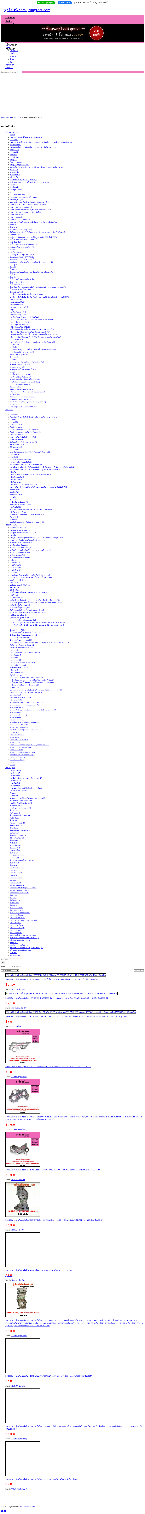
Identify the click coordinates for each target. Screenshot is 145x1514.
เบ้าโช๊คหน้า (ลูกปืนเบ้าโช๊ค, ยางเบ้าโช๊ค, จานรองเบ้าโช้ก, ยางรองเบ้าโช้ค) (37, 622)
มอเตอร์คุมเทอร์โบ (17, 339)
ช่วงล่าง (14, 33)
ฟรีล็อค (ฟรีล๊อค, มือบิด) (19, 667)
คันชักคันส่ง (15, 562)
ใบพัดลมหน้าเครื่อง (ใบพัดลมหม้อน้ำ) (23, 259)
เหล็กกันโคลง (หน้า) (17, 757)
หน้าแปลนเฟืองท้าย (17, 735)
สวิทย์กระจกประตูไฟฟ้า (19, 945)
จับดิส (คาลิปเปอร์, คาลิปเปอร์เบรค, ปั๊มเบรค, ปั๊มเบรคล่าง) (31, 577)
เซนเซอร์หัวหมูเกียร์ (17, 439)
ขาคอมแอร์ (14, 172)
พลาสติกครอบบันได (17, 885)
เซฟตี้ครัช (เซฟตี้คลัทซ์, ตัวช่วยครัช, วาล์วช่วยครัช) (28, 592)
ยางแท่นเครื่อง (15, 695)
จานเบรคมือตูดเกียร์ (17, 434)
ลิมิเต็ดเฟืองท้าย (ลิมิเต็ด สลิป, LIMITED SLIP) (26, 702)
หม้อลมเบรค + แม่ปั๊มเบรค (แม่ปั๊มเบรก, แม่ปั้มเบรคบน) (29, 745)
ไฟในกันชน (15, 900)
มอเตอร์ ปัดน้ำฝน (16, 915)
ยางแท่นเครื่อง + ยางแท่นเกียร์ (21, 697)
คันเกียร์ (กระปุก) (16, 427)
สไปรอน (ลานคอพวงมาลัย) (20, 940)
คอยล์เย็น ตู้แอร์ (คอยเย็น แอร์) (21, 803)
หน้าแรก (10, 17)
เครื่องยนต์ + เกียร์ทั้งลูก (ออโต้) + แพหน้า (24, 197)
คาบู (12, 192)
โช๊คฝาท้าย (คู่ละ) (17, 838)
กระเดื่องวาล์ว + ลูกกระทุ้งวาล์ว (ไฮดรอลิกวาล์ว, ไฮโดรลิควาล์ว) (33, 147)
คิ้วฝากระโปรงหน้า (17, 823)
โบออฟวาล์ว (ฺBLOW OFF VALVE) (22, 257)
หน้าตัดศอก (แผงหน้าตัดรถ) (20, 950)
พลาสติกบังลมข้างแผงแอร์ (19, 890)
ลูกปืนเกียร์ (14, 499)
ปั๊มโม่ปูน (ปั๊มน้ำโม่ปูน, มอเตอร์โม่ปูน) (23, 635)
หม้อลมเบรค (15, 742)
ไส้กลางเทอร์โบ (16, 387)
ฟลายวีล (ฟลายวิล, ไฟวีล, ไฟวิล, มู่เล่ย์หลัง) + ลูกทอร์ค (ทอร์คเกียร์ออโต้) (35, 469)
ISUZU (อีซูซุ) (16, 1026)
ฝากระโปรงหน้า (16, 878)
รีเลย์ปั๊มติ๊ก (14, 357)
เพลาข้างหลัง (15, 660)
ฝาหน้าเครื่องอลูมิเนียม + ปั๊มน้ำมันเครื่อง (24, 317)
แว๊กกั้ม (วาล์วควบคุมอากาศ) (20, 374)
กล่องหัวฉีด (14, 157)
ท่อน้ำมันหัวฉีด (15, 242)
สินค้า (8, 21)
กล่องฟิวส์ (13, 155)
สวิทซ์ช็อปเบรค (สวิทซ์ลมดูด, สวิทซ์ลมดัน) (25, 722)
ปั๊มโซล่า (13, 269)
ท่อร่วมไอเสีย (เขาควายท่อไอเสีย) (22, 247)
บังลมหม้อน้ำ (15, 850)
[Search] (3, 962)
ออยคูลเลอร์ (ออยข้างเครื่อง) (20, 399)
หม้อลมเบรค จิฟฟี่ (16, 750)
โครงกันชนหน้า (16, 825)
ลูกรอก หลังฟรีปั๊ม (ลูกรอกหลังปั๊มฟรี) (23, 369)
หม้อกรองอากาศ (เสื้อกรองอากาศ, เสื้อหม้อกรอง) (27, 392)
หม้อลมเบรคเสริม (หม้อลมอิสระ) (21, 747)
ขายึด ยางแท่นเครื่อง (17, 555)
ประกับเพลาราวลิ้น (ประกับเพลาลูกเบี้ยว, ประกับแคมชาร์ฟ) (31, 262)
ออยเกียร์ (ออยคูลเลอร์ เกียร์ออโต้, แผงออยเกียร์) (27, 522)
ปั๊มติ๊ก (13, 274)
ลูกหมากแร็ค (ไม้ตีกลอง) (19, 715)
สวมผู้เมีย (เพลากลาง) (18, 720)
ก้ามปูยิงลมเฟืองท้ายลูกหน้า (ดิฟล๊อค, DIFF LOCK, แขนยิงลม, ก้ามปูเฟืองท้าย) (37, 538)
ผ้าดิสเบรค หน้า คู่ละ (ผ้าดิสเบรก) (22, 645)
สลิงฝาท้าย (14, 943)
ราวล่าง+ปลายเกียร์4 (18, 494)
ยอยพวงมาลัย (15, 687)
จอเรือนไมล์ (14, 833)
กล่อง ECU (14, 150)
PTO (12, 412)
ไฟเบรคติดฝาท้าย (16, 908)
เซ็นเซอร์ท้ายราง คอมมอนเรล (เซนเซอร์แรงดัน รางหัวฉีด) (31, 210)
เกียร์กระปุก (14, 419)
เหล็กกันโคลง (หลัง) (17, 760)
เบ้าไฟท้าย (14, 858)
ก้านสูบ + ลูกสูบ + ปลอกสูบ (19, 165)
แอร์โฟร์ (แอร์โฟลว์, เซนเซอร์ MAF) (23, 407)
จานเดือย (14, 582)
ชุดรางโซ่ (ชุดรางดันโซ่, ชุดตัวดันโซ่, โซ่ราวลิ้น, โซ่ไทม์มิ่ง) (31, 202)
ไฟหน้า (13, 895)
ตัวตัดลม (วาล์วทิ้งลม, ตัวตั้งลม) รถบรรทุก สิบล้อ (27, 610)
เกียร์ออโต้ (14, 422)
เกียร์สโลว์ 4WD (16, 424)
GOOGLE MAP (83, 3)
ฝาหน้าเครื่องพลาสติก (18, 312)
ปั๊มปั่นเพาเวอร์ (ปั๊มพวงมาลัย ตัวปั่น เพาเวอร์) (26, 632)
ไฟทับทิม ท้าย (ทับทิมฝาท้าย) (20, 913)
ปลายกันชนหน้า (16, 873)
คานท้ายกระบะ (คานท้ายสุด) (20, 808)
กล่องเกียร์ (14, 414)
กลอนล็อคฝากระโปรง (18, 790)
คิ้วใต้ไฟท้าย (14, 820)
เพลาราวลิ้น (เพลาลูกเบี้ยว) (20, 322)
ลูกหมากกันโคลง (16, 707)
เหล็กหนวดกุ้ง (15, 762)
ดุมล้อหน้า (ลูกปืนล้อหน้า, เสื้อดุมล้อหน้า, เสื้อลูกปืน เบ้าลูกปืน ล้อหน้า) (35, 600)
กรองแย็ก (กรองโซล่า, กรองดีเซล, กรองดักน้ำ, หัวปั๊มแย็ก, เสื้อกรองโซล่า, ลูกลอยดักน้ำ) (41, 142)
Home (3, 117)
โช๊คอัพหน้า (15, 587)
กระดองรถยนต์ (15, 775)
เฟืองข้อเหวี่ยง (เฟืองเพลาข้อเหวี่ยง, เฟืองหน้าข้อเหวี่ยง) (30, 332)
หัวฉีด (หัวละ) (15, 394)
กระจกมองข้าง (16, 770)
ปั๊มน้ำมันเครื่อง (16, 284)
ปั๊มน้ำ (13, 277)
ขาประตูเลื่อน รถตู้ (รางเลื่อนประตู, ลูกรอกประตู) (27, 798)
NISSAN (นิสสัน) (17, 989)
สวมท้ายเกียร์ (15, 507)
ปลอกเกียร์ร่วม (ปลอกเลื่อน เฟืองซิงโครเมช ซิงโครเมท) (30, 452)
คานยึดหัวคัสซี (15, 567)
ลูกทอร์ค (13, 497)
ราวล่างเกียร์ (14, 492)
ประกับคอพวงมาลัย (17, 868)
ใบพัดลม (13, 865)
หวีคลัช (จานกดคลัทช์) (18, 512)
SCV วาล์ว (14, 140)
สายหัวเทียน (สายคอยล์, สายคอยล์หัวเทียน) (25, 382)
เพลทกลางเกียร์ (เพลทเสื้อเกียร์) (21, 462)
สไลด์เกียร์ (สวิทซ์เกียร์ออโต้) (20, 504)
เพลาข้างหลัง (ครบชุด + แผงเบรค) (22, 662)
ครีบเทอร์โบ (14, 177)
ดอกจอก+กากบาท (16, 597)
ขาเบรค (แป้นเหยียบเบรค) (20, 553)
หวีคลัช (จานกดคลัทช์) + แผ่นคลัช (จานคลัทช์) (27, 514)
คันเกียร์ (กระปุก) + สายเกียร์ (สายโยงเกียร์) (25, 432)
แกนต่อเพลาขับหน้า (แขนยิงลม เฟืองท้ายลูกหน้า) (28, 540)
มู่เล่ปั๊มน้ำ (14, 347)
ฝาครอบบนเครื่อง (16, 304)
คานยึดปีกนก (15, 570)
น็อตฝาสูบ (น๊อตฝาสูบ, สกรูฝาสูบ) (22, 254)
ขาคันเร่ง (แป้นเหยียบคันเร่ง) (20, 548)
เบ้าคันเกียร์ (14, 449)
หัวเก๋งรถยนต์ (15, 955)
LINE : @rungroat (47, 3)
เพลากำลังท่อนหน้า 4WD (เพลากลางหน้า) (25, 652)
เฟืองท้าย (14, 670)
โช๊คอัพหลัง (15, 590)
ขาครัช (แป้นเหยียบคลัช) (19, 545)
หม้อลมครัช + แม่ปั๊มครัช (19, 740)
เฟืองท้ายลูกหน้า (16, 672)
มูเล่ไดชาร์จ (14, 344)
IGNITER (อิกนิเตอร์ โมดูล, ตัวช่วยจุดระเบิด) (26, 137)
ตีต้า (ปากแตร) (16, 447)
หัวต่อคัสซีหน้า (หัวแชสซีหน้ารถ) (22, 755)
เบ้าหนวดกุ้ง (14, 627)
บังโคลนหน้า (15, 848)
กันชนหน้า (14, 793)
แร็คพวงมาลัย (16, 700)
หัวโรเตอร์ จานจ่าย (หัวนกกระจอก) (22, 397)
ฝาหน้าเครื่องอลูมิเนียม (18, 314)
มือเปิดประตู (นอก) (17, 928)
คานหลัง (13, 572)
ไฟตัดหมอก (14, 903)
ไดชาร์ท (13, 225)
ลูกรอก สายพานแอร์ (17, 367)
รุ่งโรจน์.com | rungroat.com (27, 10)
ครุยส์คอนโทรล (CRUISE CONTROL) (23, 180)
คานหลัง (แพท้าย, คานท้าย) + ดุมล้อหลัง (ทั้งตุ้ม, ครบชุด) (30, 575)
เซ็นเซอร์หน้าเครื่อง (17, 215)
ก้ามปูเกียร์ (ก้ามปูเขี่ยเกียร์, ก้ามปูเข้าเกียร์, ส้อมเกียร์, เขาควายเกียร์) (34, 417)
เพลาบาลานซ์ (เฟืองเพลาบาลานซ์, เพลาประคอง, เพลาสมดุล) (31, 319)
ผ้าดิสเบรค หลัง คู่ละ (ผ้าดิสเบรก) (22, 647)
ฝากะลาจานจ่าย (16, 299)
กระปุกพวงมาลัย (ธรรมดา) (20, 530)
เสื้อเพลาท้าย (15, 732)
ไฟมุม (13, 898)
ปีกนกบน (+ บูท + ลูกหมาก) (20, 637)
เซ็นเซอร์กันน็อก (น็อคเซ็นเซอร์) (22, 207)
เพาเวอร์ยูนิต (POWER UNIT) (20, 324)
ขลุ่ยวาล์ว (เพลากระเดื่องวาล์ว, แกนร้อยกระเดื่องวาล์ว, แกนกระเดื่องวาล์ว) (36, 167)
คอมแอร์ (13, 185)
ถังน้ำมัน (13, 843)
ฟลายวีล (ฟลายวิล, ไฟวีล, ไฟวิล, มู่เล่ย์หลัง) (26, 464)
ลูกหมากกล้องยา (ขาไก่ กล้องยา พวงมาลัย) (25, 705)
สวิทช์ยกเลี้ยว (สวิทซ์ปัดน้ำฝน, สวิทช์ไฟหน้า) (26, 948)
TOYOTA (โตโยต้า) (19, 1077)
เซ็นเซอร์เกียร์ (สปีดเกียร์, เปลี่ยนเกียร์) (23, 437)
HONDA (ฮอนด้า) (18, 1180)
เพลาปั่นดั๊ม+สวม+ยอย (18, 665)
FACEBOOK (65, 3)
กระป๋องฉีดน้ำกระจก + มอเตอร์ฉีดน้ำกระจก (26, 778)
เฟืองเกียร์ (14, 472)
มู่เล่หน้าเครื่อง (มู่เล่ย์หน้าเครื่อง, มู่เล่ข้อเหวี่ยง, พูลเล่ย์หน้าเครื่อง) (33, 349)
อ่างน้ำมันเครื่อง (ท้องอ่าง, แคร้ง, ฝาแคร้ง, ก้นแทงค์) (28, 402)
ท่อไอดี (13, 249)
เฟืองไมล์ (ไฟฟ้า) (16, 479)
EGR (12, 135)
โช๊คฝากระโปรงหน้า (18, 835)
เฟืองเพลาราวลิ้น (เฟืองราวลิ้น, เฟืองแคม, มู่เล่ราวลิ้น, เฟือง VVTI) (33, 334)
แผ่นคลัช (14, 457)
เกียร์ (12, 29)
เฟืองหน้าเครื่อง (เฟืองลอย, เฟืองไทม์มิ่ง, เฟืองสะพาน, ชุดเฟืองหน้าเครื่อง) (35, 337)
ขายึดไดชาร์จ (15, 175)
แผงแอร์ (14, 875)
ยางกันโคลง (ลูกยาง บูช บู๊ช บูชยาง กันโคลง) (26, 692)
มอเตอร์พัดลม (15, 923)
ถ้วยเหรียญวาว (15, 234)
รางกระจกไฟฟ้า (16, 933)
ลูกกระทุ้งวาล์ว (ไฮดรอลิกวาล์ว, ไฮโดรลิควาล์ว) (27, 362)
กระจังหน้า (15, 773)
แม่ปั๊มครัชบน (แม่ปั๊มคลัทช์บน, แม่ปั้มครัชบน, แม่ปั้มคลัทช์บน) (32, 680)
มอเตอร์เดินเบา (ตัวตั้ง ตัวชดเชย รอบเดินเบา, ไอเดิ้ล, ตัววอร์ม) (32, 342)
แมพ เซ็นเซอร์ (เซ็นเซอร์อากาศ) (22, 352)
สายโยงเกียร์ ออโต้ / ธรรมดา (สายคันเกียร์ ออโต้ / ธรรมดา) (31, 509)
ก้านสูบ (13, 160)
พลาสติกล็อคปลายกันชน (19, 893)
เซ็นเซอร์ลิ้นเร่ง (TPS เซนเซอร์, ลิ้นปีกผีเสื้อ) (25, 212)
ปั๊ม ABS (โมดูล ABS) (18, 630)
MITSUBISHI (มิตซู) (19, 1008)
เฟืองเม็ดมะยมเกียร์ (17, 477)
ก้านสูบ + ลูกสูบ (16, 162)
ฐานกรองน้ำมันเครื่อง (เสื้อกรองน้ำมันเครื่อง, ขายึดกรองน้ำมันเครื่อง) (34, 222)
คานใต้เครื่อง (15, 565)
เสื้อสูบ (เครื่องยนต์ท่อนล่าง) (20, 384)
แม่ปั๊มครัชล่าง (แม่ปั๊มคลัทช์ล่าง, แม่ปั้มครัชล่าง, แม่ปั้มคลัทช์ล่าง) (33, 682)
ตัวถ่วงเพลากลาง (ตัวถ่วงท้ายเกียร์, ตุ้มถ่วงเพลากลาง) (28, 612)
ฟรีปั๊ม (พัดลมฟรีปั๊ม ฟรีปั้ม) (20, 327)
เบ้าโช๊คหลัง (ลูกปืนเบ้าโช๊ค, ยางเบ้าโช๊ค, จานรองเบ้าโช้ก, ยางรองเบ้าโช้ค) (37, 625)
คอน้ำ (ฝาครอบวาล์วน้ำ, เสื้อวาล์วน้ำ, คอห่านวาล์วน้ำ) (29, 182)
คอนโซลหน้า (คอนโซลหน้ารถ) (21, 800)
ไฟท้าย (13, 905)
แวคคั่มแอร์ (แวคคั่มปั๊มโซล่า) (20, 377)
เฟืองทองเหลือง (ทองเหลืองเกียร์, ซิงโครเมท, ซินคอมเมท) (30, 474)
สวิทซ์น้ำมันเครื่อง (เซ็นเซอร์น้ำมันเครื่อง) (25, 379)
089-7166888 (101, 3)
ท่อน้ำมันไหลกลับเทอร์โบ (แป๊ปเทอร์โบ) (24, 244)
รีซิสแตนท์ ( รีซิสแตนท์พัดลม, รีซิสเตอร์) (24, 938)
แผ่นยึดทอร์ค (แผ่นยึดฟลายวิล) (21, 459)
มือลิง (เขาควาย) (16, 675)
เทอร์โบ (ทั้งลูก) (16, 252)
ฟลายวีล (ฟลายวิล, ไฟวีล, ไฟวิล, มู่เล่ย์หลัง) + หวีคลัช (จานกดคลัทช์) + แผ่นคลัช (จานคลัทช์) (42, 467)
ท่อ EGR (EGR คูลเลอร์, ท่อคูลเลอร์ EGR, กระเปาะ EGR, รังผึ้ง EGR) (33, 237)
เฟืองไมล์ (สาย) (15, 482)
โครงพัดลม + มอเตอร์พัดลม (20, 830)
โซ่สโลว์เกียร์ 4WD (17, 444)
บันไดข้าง (14, 853)
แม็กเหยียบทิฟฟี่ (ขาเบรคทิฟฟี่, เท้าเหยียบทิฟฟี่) (26, 677)
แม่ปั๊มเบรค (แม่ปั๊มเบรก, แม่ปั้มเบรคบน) (24, 685)
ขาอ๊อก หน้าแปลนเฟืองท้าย (20, 558)
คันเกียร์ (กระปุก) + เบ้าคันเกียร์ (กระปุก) (24, 429)
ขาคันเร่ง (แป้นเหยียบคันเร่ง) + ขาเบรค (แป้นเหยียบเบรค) (30, 550)
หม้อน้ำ (13, 953)
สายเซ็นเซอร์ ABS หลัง (19, 727)
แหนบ (12, 765)
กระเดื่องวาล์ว (15, 145)
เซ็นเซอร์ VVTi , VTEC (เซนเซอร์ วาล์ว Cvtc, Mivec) (29, 205)
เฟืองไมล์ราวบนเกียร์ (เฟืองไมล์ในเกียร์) (24, 484)
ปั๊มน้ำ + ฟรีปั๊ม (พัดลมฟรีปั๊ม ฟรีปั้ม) (23, 279)
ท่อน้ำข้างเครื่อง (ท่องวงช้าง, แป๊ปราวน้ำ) (24, 239)
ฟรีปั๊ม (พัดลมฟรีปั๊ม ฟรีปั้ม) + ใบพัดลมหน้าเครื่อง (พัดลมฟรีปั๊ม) (32, 329)
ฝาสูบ (13, 309)
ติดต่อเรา (10, 49)
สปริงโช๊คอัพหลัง (16, 717)
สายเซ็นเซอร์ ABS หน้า (19, 725)
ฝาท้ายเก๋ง (14, 880)
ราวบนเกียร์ (15, 489)
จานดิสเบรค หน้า (16, 580)
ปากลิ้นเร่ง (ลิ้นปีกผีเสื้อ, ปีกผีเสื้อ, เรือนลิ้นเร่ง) (26, 294)
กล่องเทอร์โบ (15, 152)
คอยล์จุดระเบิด (16, 190)
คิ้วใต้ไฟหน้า (14, 818)
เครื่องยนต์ (15, 25)
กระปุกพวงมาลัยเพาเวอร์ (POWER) (23, 533)
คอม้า (13, 560)
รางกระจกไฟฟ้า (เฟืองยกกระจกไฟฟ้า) (23, 935)
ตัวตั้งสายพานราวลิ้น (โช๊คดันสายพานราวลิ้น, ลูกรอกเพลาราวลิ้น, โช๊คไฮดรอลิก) (38, 232)
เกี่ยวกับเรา (9, 65)
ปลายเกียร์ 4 (14, 454)
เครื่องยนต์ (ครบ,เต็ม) (18, 195)
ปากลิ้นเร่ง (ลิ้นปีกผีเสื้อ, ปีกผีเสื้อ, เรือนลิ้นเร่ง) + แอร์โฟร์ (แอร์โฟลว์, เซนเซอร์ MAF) (39, 297)
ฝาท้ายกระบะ (15, 883)
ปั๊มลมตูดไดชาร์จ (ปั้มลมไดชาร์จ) (22, 289)
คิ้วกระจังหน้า (15, 810)
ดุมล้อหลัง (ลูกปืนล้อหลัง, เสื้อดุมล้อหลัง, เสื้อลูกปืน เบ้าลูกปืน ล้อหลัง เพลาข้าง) (38, 602)
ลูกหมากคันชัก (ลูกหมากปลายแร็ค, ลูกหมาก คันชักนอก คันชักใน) (33, 710)
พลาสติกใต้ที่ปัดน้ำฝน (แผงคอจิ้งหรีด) (23, 888)
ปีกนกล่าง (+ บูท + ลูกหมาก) (21, 640)
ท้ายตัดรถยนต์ (15, 845)
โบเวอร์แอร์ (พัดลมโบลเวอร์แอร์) (22, 860)
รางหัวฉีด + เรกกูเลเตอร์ (19, 354)
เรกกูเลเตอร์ (14, 359)
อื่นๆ (12, 41)
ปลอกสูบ (13, 264)
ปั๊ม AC (13, 267)
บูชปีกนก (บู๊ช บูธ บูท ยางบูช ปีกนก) (22, 617)
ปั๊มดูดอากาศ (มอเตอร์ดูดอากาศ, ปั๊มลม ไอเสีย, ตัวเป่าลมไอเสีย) (32, 272)
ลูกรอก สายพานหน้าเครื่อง (20, 364)
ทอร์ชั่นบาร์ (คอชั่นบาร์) (18, 615)
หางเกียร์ (13, 519)
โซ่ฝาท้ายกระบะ (16, 840)
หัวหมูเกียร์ (14, 517)
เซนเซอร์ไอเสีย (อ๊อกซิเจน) (20, 220)
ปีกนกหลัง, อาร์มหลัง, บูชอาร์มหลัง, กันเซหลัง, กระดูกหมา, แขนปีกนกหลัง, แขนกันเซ (40, 642)
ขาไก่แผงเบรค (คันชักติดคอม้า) (21, 543)
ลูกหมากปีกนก (15, 712)
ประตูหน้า (14, 870)
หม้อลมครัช (14, 737)
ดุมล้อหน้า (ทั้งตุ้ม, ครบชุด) (20, 605)
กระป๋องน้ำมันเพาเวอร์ (18, 528)
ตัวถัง (13, 37)
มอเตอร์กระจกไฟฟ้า (17, 918)
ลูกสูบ (13, 372)
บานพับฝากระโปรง (17, 855)
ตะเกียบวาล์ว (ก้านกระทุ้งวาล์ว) (21, 230)
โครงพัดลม (14, 828)
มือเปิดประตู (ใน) (16, 925)
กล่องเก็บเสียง (15, 783)
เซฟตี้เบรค (14, 595)
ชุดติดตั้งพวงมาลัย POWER (20, 585)
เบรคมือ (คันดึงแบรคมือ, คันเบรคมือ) (23, 620)
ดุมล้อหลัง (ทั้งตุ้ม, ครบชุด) (20, 607)
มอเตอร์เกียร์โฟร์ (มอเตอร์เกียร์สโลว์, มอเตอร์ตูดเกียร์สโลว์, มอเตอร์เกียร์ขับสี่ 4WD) (39, 487)
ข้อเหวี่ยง (14, 170)
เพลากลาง (14, 650)
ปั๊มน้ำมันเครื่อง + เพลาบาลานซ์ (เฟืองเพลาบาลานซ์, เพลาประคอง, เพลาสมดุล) (38, 287)
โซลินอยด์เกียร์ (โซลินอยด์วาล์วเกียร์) (23, 442)
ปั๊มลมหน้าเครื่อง (16, 292)
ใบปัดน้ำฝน (14, 863)
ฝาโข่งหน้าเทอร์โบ (17, 302)
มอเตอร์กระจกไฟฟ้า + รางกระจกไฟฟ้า (23, 920)
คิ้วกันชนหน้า (15, 813)
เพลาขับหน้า (15, 655)
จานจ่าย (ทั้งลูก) (16, 200)
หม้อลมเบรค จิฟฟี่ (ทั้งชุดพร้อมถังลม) (23, 752)
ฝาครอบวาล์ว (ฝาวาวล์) (19, 307)
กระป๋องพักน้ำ (15, 780)
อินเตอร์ (13, 404)
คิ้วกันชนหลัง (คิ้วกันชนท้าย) (20, 815)
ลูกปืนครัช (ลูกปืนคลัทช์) (19, 502)
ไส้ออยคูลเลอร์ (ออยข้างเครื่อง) (21, 389)
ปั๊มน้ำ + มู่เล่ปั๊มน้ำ (17, 282)
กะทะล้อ (13, 535)
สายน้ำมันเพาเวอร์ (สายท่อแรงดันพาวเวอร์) (26, 730)
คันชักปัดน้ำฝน (16, 805)
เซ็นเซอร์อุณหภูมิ (16, 217)
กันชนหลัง (14, 795)
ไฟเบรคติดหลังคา (16, 910)
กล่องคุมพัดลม (15, 785)
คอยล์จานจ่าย (15, 187)
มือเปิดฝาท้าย (15, 930)
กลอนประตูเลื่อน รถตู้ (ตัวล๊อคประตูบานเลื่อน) (26, 788)
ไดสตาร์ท (14, 227)
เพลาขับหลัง (14, 657)
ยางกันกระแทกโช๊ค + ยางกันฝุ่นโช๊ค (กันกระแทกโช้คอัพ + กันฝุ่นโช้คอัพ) (36, 690)
